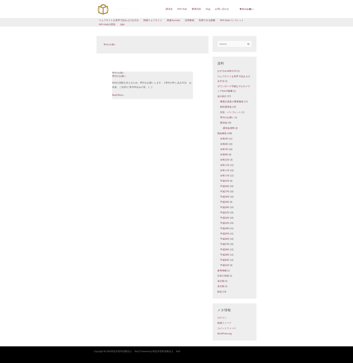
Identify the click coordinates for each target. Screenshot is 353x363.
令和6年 (224, 144)
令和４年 (224, 170)
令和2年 (224, 138)
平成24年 (224, 228)
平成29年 (224, 254)
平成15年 (224, 180)
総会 (219, 291)
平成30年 (224, 259)
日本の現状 (223, 275)
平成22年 (224, 217)
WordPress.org (224, 333)
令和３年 (224, 165)
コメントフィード (226, 328)
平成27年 (224, 244)
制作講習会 (226, 106)
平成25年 (224, 233)
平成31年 (224, 265)
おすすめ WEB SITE (227, 70)
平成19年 (224, 201)
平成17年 (224, 191)
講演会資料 (229, 128)
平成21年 (224, 212)
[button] (246, 9)
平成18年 (224, 196)
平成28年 (224, 249)
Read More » (118, 95)
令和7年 (224, 149)
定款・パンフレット (230, 112)
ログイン (222, 317)
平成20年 (224, 207)
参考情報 (222, 270)
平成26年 (224, 238)
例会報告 (222, 133)
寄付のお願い (118, 72)
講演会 (223, 122)
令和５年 (224, 175)
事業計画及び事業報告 (232, 101)
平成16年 (224, 186)
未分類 (220, 281)
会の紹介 (222, 96)
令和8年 (224, 154)
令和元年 (224, 159)
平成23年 (224, 222)
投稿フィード (224, 322)
